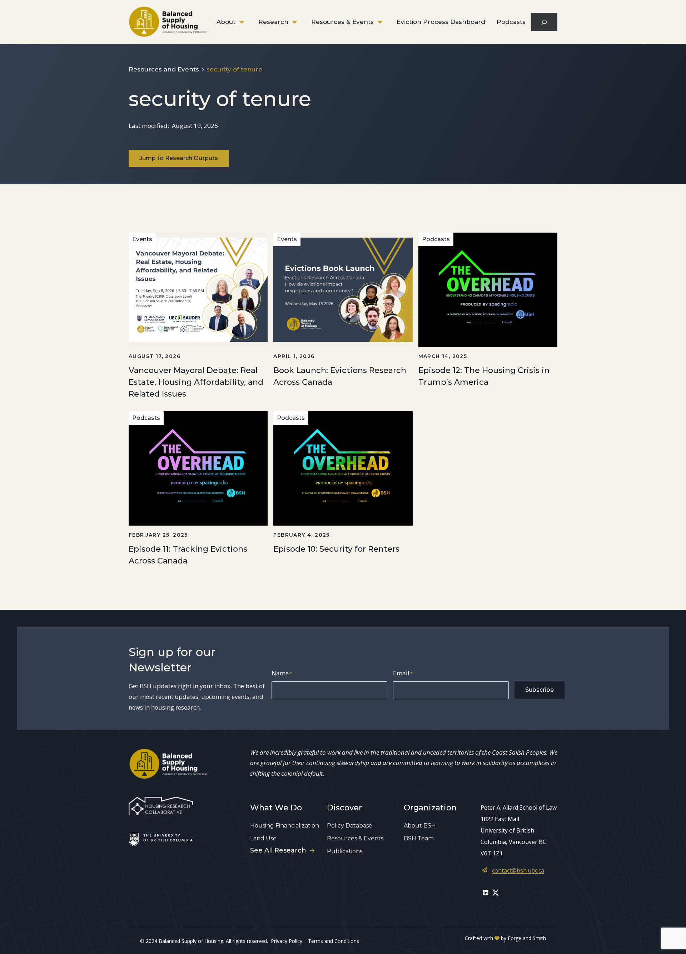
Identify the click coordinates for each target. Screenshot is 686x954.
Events (142, 239)
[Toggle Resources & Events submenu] (385, 22)
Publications (344, 851)
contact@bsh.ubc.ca (518, 870)
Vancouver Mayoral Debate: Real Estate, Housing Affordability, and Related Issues (196, 382)
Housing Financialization (284, 825)
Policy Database (349, 825)
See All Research (278, 850)
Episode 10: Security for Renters (336, 549)
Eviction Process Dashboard (441, 21)
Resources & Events (342, 21)
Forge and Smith (527, 938)
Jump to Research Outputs (178, 158)
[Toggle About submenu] (247, 22)
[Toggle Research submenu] (299, 22)
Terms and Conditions (333, 941)
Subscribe (539, 689)
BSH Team (419, 838)
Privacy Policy (286, 941)
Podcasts (511, 21)
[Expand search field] (544, 22)
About (226, 21)
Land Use (263, 838)
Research (273, 21)
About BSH (420, 825)
